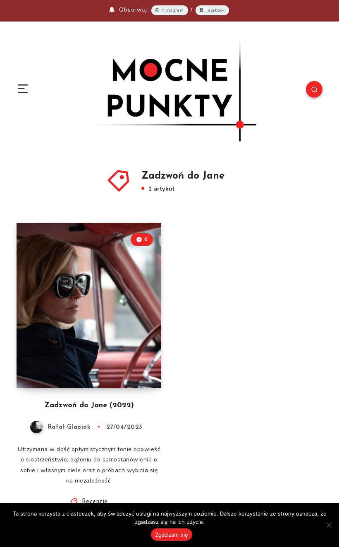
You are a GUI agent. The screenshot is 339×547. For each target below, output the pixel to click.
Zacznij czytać (137, 364)
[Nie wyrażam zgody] (329, 525)
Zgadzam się (172, 534)
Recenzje (95, 502)
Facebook (215, 10)
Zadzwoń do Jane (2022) (89, 405)
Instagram (173, 10)
